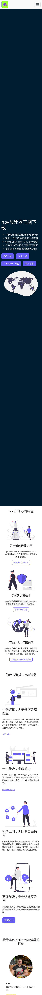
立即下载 (6, 734)
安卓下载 (22, 256)
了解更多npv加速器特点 (21, 659)
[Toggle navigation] (37, 4)
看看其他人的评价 (21, 562)
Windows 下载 (11, 263)
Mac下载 (29, 263)
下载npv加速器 (21, 609)
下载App (8, 920)
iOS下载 (7, 256)
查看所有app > (8, 789)
